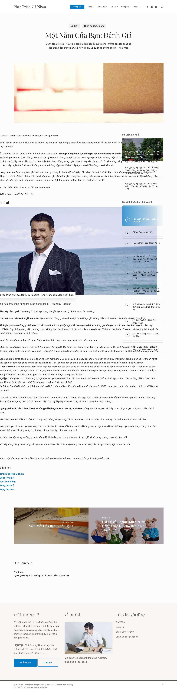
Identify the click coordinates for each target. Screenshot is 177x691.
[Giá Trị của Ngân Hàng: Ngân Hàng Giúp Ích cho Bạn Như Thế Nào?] (126, 526)
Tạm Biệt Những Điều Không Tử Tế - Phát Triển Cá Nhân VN (41, 575)
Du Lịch (74, 26)
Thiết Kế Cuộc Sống (94, 26)
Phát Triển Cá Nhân (30, 6)
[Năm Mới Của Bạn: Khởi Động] (51, 526)
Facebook (82, 662)
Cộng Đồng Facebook (126, 636)
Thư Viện (120, 622)
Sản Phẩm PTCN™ (124, 632)
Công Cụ (120, 627)
